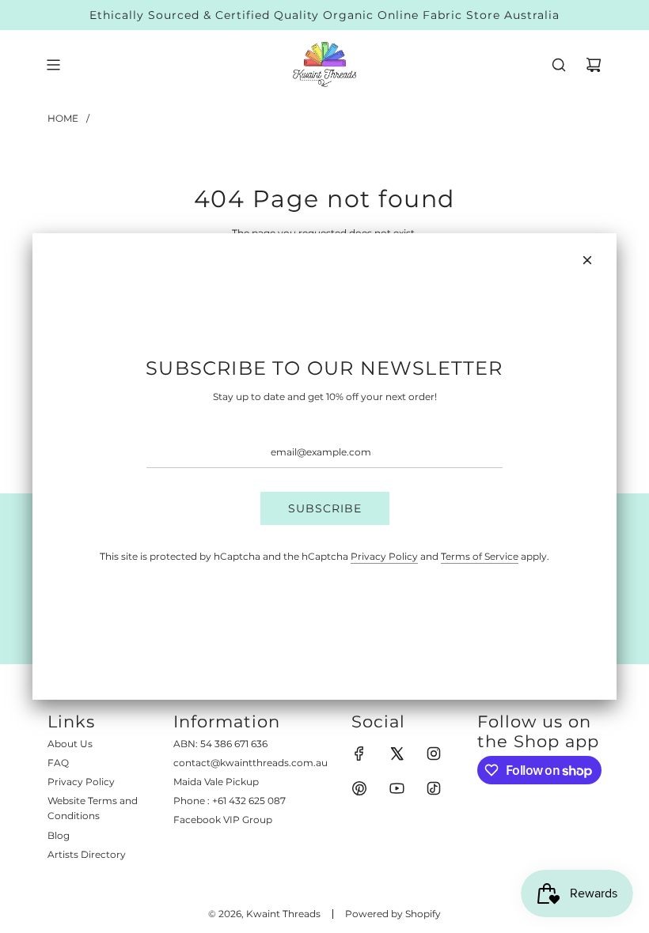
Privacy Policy (384, 556)
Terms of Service (479, 556)
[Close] (587, 260)
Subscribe (325, 508)
